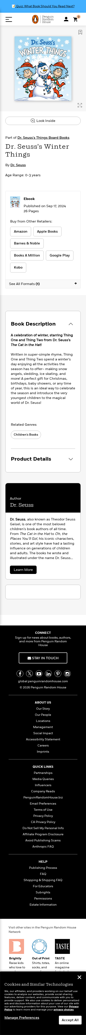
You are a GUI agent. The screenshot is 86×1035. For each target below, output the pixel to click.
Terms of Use (43, 810)
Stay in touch (45, 658)
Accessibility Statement (43, 739)
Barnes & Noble (27, 243)
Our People (43, 715)
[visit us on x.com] (29, 673)
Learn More (24, 570)
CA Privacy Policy (43, 822)
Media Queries (43, 779)
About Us (43, 702)
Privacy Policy (43, 816)
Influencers (43, 785)
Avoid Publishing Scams (43, 840)
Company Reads (43, 791)
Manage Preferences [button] (21, 1018)
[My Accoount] (66, 19)
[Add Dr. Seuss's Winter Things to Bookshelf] (80, 32)
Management (43, 727)
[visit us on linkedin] (48, 673)
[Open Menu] (8, 19)
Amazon (20, 231)
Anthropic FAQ (43, 846)
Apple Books (47, 231)
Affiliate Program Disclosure (43, 834)
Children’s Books (26, 435)
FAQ (43, 874)
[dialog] (43, 1003)
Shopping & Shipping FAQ (43, 880)
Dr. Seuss (18, 165)
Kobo (18, 267)
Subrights (43, 892)
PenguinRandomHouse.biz (43, 797)
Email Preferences (43, 804)
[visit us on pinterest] (57, 673)
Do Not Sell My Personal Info (43, 828)
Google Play (60, 255)
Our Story (43, 709)
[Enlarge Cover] (80, 105)
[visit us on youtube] (39, 673)
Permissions (43, 898)
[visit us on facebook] (20, 673)
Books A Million (27, 255)
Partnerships (43, 773)
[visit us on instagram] (67, 673)
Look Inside (45, 120)
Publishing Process (43, 868)
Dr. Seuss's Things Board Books (43, 137)
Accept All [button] (70, 1020)
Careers (43, 745)
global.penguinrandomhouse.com (43, 681)
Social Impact (43, 733)
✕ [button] (79, 978)
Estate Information (43, 905)
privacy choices (64, 1010)
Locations (43, 721)
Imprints (43, 752)
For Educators (43, 886)
